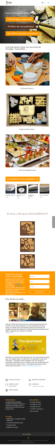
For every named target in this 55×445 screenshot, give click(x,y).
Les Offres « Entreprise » (36, 409)
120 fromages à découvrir (20, 19)
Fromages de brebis (35, 402)
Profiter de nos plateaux (21, 26)
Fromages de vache (35, 406)
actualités (19, 286)
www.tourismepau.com (34, 366)
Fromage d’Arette (11, 425)
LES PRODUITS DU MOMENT (21, 179)
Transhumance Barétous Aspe (15, 423)
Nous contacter (34, 411)
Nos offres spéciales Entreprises (23, 33)
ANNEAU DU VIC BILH (12, 427)
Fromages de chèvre (35, 404)
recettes (18, 284)
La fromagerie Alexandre (33, 364)
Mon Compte (27, 434)
